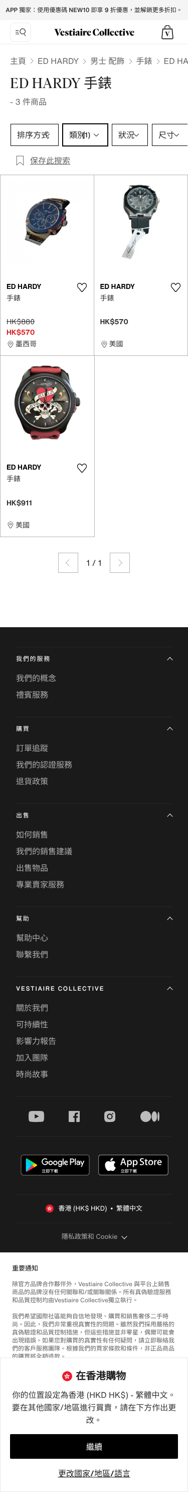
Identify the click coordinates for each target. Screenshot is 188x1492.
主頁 (18, 61)
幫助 (23, 919)
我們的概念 (36, 678)
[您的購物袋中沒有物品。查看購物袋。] (167, 32)
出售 (23, 815)
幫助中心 (32, 938)
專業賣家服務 (40, 884)
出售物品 (32, 868)
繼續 (94, 1447)
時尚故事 (32, 1074)
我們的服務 (33, 659)
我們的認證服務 (44, 765)
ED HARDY (58, 61)
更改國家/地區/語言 (94, 1473)
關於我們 (32, 1008)
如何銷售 (32, 835)
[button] (167, 32)
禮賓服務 (32, 695)
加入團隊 (32, 1058)
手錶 (144, 61)
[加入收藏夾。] (82, 287)
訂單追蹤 (32, 748)
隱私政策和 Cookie (90, 1236)
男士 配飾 (107, 61)
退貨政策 (32, 781)
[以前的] (68, 563)
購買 (23, 729)
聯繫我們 (32, 954)
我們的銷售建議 (44, 851)
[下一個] (120, 563)
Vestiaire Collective (60, 989)
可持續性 (32, 1024)
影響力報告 (36, 1041)
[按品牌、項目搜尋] (20, 32)
